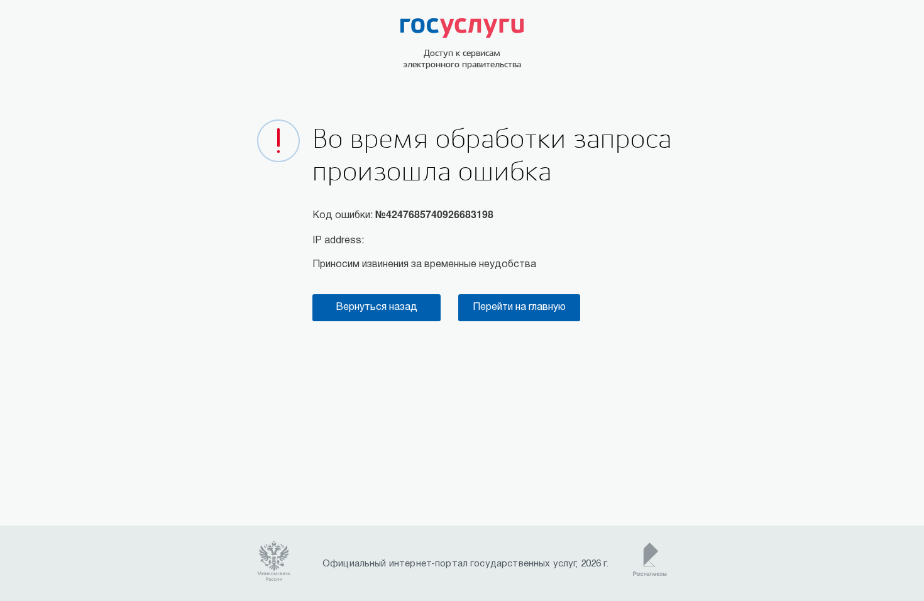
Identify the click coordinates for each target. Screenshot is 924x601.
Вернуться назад (376, 307)
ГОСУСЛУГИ (462, 28)
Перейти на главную (519, 307)
